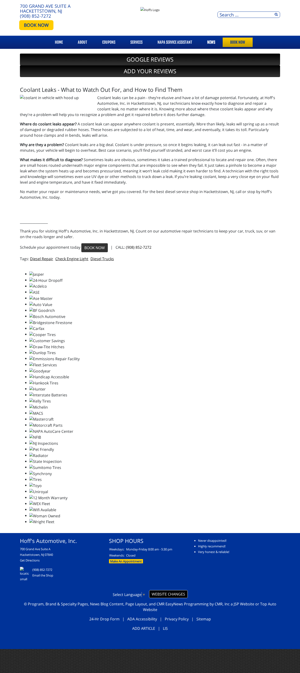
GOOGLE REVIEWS (150, 59)
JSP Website (244, 604)
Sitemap (203, 619)
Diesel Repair (41, 258)
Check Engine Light (71, 258)
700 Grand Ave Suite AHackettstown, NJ (45, 8)
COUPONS (108, 42)
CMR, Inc (222, 604)
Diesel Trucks (102, 258)
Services (136, 42)
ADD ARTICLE (143, 628)
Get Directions (30, 560)
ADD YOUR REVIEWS (150, 71)
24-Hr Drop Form (104, 619)
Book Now (237, 42)
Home (59, 42)
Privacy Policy (177, 619)
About (82, 42)
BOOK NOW (36, 25)
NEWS (211, 42)
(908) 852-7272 (35, 16)
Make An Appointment (126, 561)
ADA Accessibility (142, 619)
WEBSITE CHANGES (168, 594)
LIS (165, 628)
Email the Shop (42, 575)
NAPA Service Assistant (175, 42)
